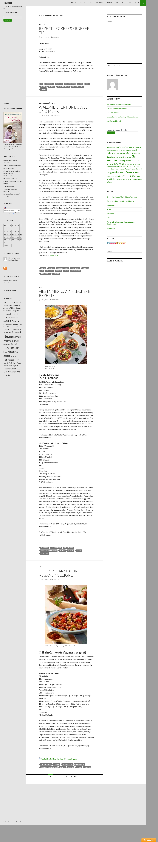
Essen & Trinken (121, 153)
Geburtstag (136, 153)
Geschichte (7, 325)
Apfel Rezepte (111, 147)
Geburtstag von (112, 157)
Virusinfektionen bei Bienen (117, 108)
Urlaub (114, 178)
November (110, 214)
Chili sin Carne (46, 764)
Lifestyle (14, 329)
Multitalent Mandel (114, 121)
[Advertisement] (124, 42)
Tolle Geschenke (8, 186)
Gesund (51, 268)
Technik (5, 363)
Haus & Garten (8, 327)
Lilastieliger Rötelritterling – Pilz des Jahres (122, 117)
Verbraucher (123, 179)
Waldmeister (76, 271)
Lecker (80, 84)
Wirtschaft (12, 372)
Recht (5, 352)
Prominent (7, 344)
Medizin (123, 167)
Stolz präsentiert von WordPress (13, 822)
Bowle (43, 268)
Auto (117, 147)
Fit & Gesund (13, 321)
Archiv (10, 303)
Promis (140, 169)
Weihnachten (137, 179)
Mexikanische (68, 548)
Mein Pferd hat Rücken (10, 179)
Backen (122, 147)
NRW (130, 2)
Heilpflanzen (134, 161)
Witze (124, 2)
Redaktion (56, 37)
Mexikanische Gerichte (49, 550)
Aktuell (82, 2)
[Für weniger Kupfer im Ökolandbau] (112, 84)
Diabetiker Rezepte (126, 150)
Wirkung (56, 273)
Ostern (113, 169)
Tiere (125, 176)
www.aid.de (54, 255)
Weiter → (75, 777)
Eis (42, 84)
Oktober (110, 218)
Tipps (66, 271)
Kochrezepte (70, 84)
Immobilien (16, 327)
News (109, 209)
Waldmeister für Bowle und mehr (63, 109)
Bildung (12, 308)
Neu (40, 287)
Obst (87, 84)
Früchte (59, 84)
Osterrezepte (120, 169)
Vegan (79, 767)
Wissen (110, 182)
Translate (17, 213)
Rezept (43, 86)
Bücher (135, 147)
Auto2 (19, 303)
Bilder (109, 2)
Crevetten (44, 548)
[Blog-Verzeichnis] (111, 243)
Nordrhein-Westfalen (133, 167)
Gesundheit (100, 2)
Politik (17, 341)
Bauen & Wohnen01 (11, 305)
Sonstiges (8, 359)
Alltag (5, 303)
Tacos (79, 550)
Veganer (88, 767)
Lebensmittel (116, 167)
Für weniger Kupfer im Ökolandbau (119, 104)
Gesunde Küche (62, 268)
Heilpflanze (75, 268)
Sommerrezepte (77, 86)
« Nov (6, 246)
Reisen (117, 2)
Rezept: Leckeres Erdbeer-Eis (65, 30)
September (111, 228)
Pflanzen (49, 271)
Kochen (118, 163)
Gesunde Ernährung (47, 103)
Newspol (7, 3)
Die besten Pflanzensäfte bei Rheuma (120, 201)
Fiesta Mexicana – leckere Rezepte (64, 293)
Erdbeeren (49, 84)
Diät (134, 150)
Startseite (73, 2)
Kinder (112, 164)
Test (121, 176)
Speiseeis (43, 89)
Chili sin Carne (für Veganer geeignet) (58, 573)
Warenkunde (45, 273)
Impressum (111, 205)
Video (137, 2)
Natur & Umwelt (13, 332)
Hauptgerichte (124, 161)
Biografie (128, 147)
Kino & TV (7, 329)
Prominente (134, 169)
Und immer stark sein (12, 108)
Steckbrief (116, 176)
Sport (16, 360)
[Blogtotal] (121, 243)
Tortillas (44, 553)
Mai (42, 271)
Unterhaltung (9, 365)
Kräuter (86, 268)
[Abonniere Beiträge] (5, 268)
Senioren (13, 356)
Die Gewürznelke (113, 113)
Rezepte (90, 2)
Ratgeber (111, 172)
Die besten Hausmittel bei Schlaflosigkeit (122, 197)
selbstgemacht (63, 86)
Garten (129, 153)
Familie (13, 318)
